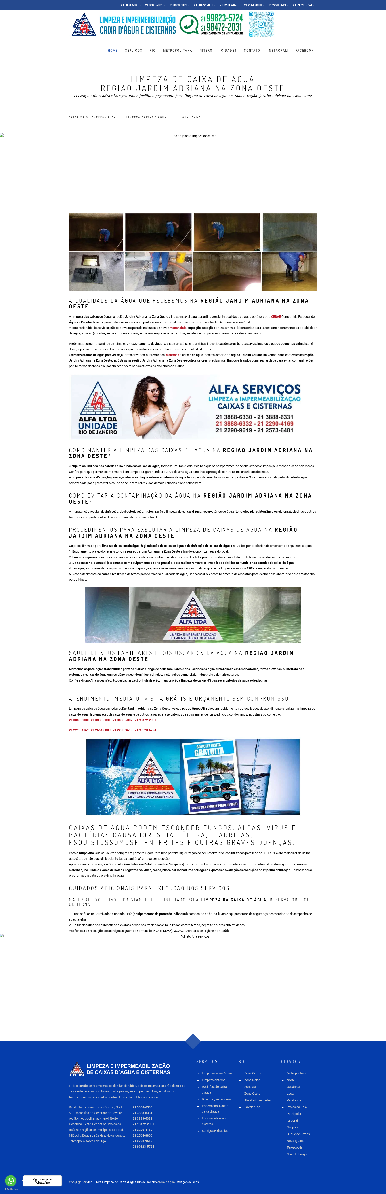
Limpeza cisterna (214, 1080)
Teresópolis (294, 1147)
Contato (252, 51)
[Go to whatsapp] (10, 1180)
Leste (290, 1093)
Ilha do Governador (257, 1100)
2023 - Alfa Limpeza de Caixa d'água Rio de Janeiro (121, 1182)
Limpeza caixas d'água (146, 117)
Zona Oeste (252, 1093)
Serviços (133, 51)
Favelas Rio (252, 1107)
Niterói (207, 51)
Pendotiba (294, 1100)
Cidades (229, 51)
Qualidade (191, 117)
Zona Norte (252, 1080)
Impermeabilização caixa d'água (215, 1108)
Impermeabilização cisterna (215, 1121)
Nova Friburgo (297, 1154)
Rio (153, 51)
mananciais (178, 328)
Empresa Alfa (104, 117)
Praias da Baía (297, 1107)
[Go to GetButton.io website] (11, 1189)
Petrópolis (294, 1114)
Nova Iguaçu (295, 1141)
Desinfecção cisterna (216, 1099)
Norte (291, 1080)
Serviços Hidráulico (215, 1131)
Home (113, 51)
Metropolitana (177, 51)
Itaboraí (292, 1120)
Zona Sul (250, 1086)
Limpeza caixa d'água (217, 1073)
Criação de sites (188, 1182)
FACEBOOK (305, 51)
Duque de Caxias (298, 1134)
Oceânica (293, 1086)
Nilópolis (293, 1127)
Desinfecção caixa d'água (214, 1089)
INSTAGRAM (278, 51)
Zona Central (253, 1073)
